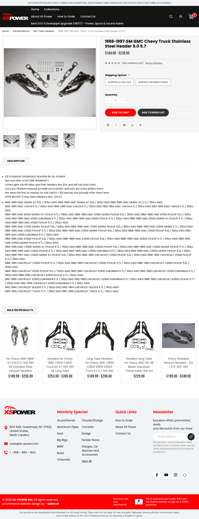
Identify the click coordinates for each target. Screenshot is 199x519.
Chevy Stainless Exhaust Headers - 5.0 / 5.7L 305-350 (178, 363)
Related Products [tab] (20, 310)
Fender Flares (91, 440)
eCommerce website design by (23, 504)
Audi (60, 433)
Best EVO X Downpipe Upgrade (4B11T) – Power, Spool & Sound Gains (77, 23)
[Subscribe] (191, 436)
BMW (60, 446)
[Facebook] (108, 125)
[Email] (124, 125)
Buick (60, 453)
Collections (52, 9)
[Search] (171, 16)
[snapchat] (185, 475)
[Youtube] (166, 475)
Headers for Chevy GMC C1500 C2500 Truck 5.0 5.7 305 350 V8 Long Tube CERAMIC (60, 367)
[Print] (132, 125)
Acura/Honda (66, 420)
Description (16, 161)
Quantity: (111, 95)
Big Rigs (62, 440)
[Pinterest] (140, 125)
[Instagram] (175, 475)
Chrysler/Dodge (92, 420)
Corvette (88, 427)
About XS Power (41, 16)
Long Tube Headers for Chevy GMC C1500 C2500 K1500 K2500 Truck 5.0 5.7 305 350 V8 (99, 367)
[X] (116, 125)
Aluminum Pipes (68, 427)
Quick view (20, 335)
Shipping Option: (116, 75)
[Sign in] (180, 16)
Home (35, 9)
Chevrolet (63, 459)
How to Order (66, 16)
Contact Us (87, 16)
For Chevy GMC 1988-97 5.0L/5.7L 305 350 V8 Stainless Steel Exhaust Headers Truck (20, 367)
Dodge (86, 433)
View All (87, 461)
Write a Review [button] (154, 63)
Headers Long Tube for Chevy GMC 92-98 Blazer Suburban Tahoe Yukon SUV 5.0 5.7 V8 (139, 367)
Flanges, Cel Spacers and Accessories (90, 450)
